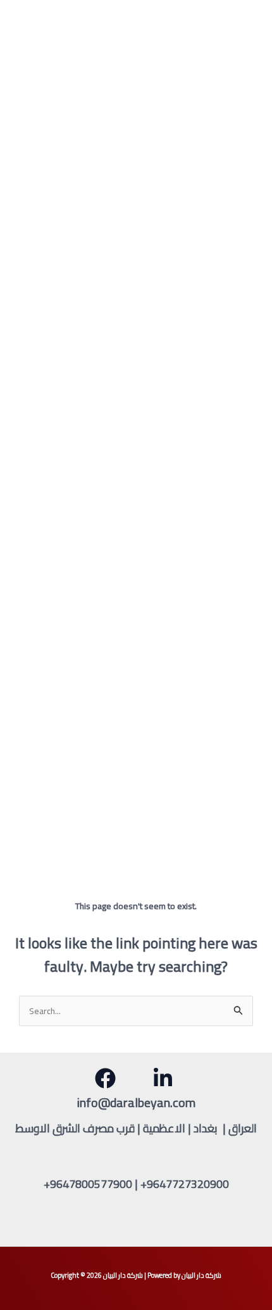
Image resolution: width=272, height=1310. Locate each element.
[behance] (164, 1078)
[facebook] (107, 1078)
